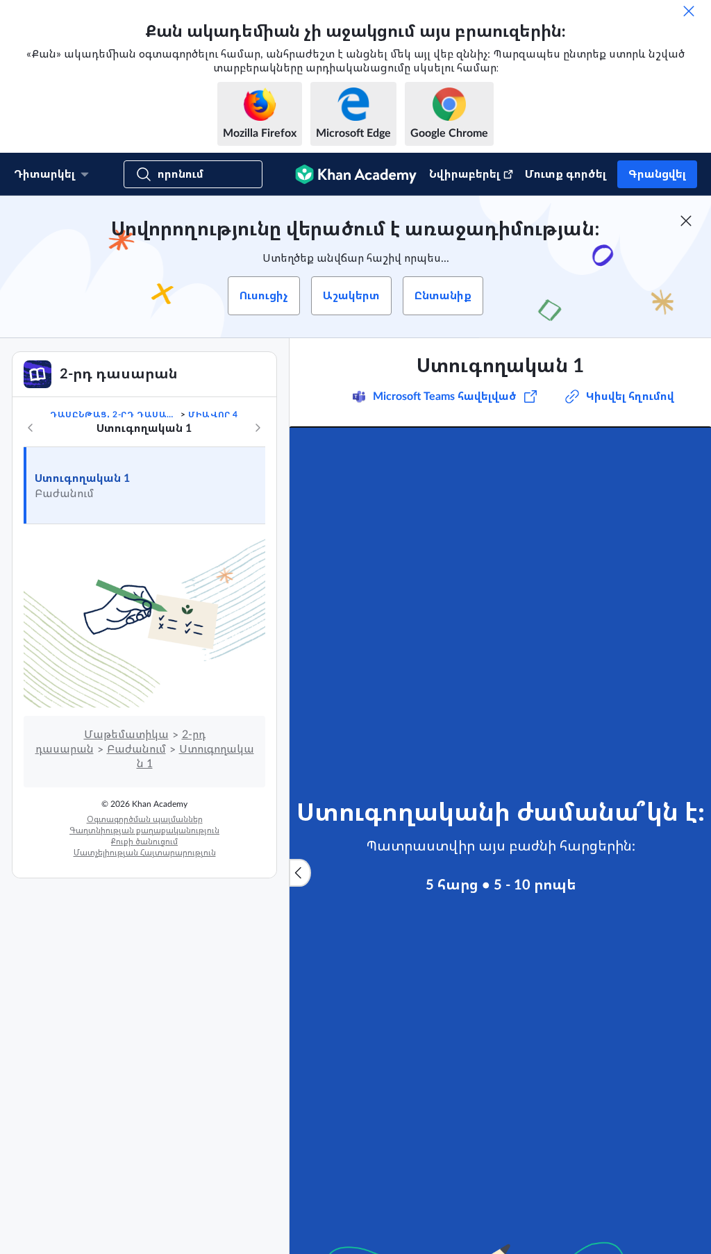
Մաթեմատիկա (126, 734)
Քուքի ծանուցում (144, 841)
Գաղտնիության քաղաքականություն (144, 830)
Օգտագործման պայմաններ (145, 819)
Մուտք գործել (565, 174)
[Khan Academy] (356, 174)
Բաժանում (136, 749)
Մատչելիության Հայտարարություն (145, 852)
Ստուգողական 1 (82, 478)
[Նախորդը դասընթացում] (30, 427)
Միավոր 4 (213, 414)
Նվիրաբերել (464, 174)
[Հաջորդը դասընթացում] (257, 427)
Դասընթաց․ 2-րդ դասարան (114, 414)
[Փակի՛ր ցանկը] (300, 873)
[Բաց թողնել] (689, 11)
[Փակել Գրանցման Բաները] (686, 221)
